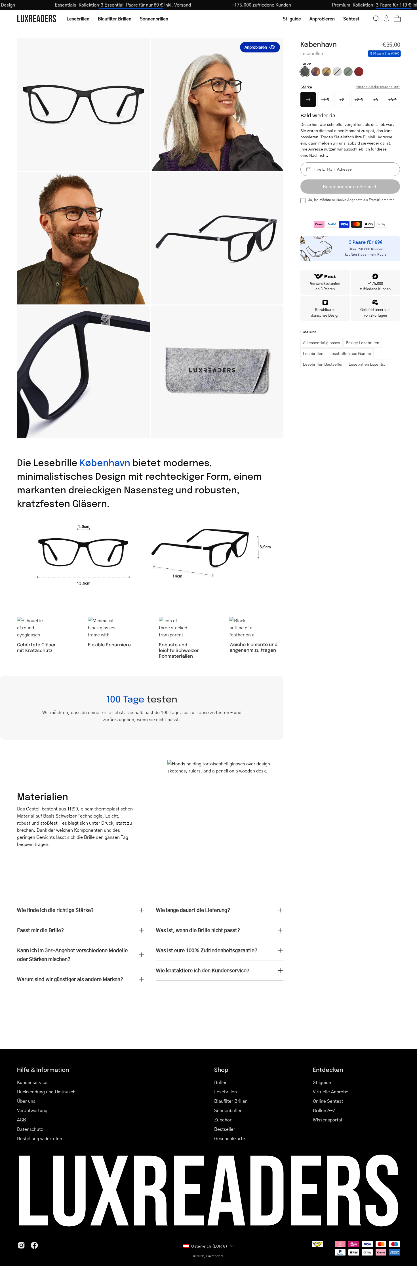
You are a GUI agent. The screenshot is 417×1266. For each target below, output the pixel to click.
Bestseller (224, 1129)
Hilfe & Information (43, 1069)
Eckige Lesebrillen (362, 342)
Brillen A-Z (324, 1110)
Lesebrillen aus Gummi (350, 353)
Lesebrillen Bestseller (323, 364)
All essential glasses (321, 342)
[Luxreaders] (37, 18)
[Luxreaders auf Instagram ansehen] (21, 1245)
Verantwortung (32, 1110)
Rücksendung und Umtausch (46, 1091)
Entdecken (328, 1069)
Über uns (26, 1101)
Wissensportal (327, 1119)
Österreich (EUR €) (209, 1246)
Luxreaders (215, 1256)
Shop (221, 1069)
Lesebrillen (313, 353)
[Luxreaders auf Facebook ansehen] (34, 1245)
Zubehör (222, 1119)
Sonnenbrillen (228, 1110)
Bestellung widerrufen (39, 1138)
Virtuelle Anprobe (330, 1091)
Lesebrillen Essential (368, 364)
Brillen (221, 1082)
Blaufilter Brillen (231, 1101)
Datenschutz (30, 1129)
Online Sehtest (328, 1101)
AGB (21, 1119)
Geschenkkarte (229, 1138)
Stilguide (322, 1082)
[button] (376, 18)
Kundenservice (32, 1082)
